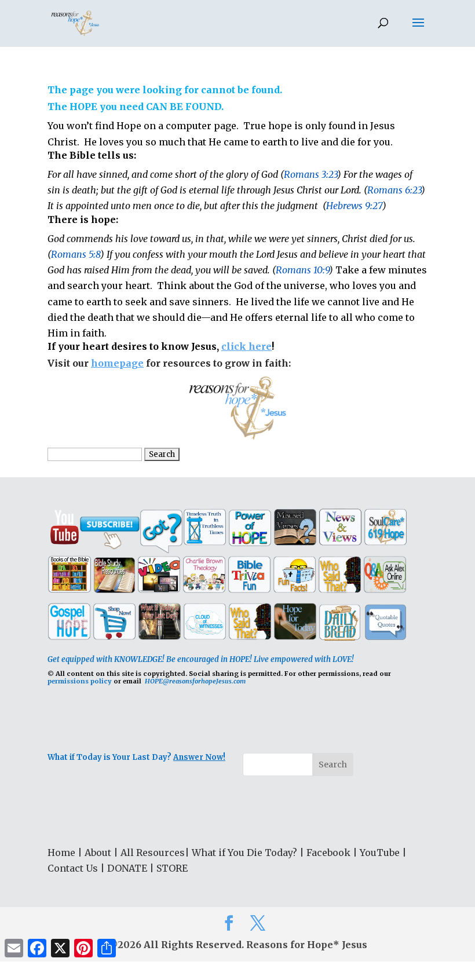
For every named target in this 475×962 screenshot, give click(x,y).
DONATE (127, 868)
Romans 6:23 (394, 190)
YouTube (380, 852)
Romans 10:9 (302, 270)
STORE (172, 868)
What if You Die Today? (244, 852)
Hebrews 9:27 (354, 205)
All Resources (152, 852)
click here (246, 346)
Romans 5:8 (75, 254)
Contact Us (73, 868)
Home (61, 852)
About (98, 852)
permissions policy (80, 681)
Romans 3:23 (310, 174)
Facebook (328, 852)
